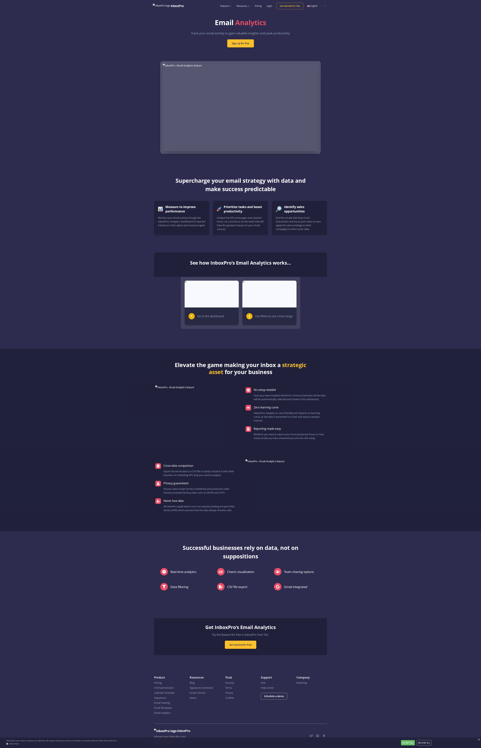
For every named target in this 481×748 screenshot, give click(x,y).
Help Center (267, 687)
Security (229, 682)
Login (269, 5)
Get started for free (240, 644)
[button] (61, 743)
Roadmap (301, 682)
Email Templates (163, 708)
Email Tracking (162, 702)
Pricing (258, 5)
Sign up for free (240, 43)
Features (224, 5)
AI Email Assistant (164, 687)
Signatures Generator (201, 687)
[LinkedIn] (317, 736)
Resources (242, 5)
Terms (228, 687)
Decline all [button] (424, 742)
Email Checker (197, 692)
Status (193, 697)
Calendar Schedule (164, 692)
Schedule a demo (274, 696)
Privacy (229, 692)
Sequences (160, 697)
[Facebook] (324, 736)
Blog (192, 682)
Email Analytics (162, 713)
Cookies (229, 697)
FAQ (263, 682)
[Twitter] (311, 736)
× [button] (479, 740)
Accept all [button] (407, 742)
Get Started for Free (290, 5)
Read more (113, 741)
